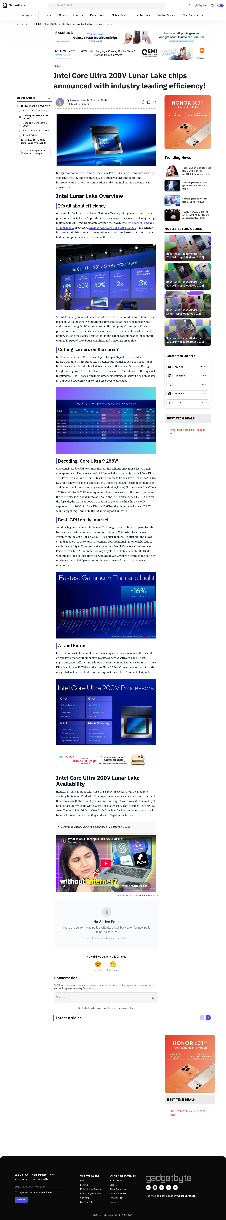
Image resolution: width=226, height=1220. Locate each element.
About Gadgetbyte (119, 1189)
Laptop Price (143, 15)
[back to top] (217, 1212)
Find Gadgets (86, 1202)
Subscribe (21, 1199)
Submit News (116, 1180)
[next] (208, 1017)
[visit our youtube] (148, 1187)
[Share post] (154, 102)
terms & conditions (42, 1192)
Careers (113, 1185)
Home (48, 15)
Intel (27, 24)
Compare (84, 1198)
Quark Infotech (186, 1196)
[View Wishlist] (212, 5)
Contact (114, 1202)
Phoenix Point (140, 223)
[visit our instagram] (155, 1187)
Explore (29, 15)
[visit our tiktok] (175, 1187)
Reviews (78, 15)
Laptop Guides (166, 15)
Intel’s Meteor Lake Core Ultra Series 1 (112, 227)
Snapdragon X (65, 227)
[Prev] (202, 1017)
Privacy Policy (89, 988)
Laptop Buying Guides (90, 1193)
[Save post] (149, 102)
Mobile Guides (120, 15)
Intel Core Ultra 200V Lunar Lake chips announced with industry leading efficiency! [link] (73, 24)
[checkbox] (16, 1192)
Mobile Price (97, 15)
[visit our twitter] (168, 1187)
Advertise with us (118, 1193)
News (62, 15)
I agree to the (35, 1192)
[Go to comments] (142, 102)
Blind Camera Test (193, 15)
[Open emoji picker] (154, 998)
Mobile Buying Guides (90, 1189)
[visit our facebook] (161, 1187)
